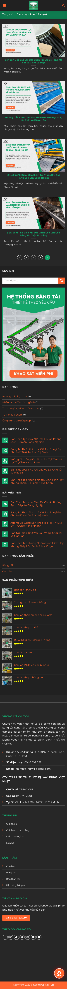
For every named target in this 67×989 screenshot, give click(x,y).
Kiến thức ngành (15, 836)
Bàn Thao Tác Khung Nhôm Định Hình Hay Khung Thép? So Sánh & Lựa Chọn (37, 481)
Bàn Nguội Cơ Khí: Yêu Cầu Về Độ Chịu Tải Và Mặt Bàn (36, 471)
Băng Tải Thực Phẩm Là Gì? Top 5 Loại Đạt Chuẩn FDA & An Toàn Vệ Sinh (36, 451)
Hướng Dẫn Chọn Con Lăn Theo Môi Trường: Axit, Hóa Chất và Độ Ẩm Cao (33, 119)
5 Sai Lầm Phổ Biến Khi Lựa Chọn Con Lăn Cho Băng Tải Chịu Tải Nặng (33, 234)
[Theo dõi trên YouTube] (38, 937)
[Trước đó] (19, 257)
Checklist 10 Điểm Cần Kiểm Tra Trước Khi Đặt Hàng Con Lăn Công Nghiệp (33, 176)
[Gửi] (61, 281)
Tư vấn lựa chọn (12, 414)
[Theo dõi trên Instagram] (10, 937)
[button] (4, 5)
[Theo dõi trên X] (22, 937)
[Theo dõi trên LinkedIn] (33, 937)
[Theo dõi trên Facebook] (5, 937)
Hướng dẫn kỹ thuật (15, 396)
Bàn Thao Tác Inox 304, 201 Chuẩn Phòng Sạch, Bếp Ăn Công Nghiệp (36, 440)
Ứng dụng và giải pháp (16, 420)
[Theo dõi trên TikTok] (16, 937)
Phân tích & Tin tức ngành (18, 402)
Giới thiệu (11, 823)
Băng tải (7, 565)
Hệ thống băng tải (16, 885)
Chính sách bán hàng (17, 830)
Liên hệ (10, 842)
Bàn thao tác (13, 879)
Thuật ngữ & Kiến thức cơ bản (21, 408)
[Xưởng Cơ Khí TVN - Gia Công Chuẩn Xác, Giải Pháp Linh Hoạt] (33, 5)
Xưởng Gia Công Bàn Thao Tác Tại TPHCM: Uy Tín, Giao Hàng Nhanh (36, 461)
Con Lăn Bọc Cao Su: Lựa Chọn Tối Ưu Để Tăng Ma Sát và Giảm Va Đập (33, 61)
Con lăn (7, 571)
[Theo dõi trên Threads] (27, 937)
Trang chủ (7, 14)
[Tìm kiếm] (63, 5)
